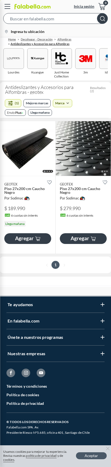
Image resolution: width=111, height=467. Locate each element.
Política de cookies (22, 394)
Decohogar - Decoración (37, 39)
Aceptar (91, 455)
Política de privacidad (25, 403)
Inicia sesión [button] (84, 6)
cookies (8, 460)
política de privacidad (41, 456)
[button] (55, 19)
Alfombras (64, 39)
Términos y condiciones (26, 386)
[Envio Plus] (15, 112)
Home (12, 39)
